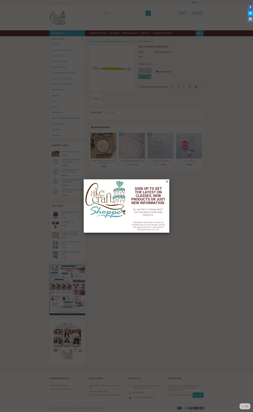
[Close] (167, 181)
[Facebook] (250, 7)
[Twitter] (250, 13)
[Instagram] (250, 19)
